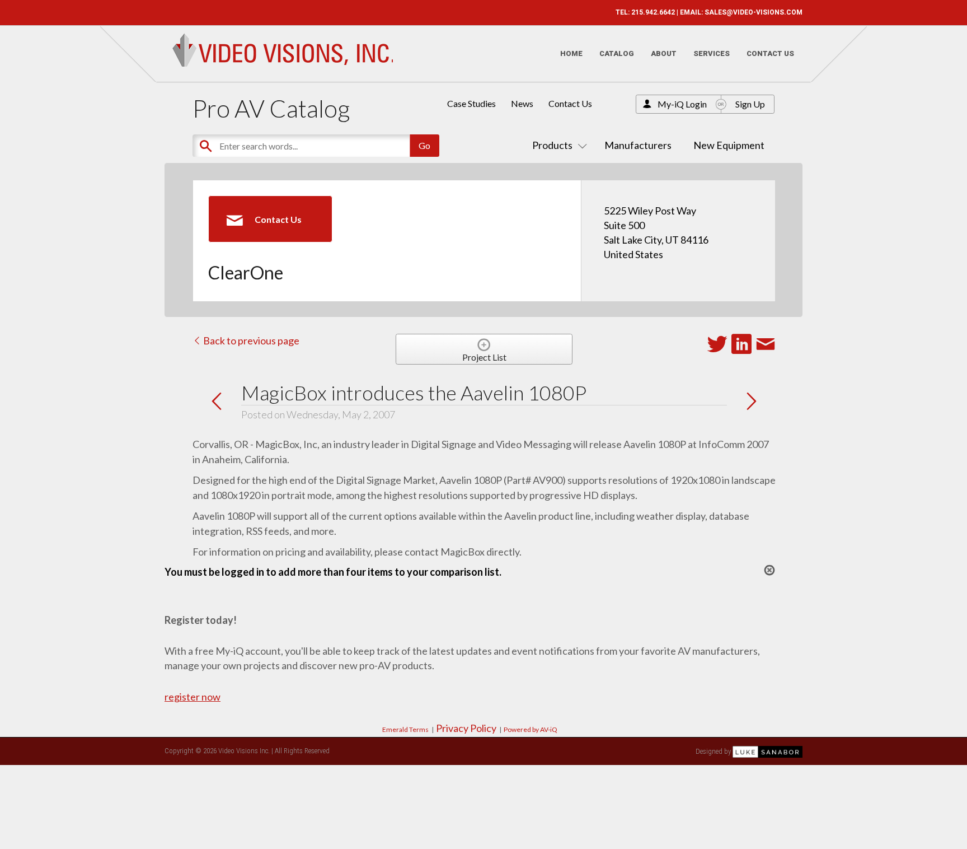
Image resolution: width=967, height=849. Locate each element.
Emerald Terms (405, 729)
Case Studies (471, 103)
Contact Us (770, 53)
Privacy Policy (466, 728)
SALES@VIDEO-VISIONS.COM (753, 12)
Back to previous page (250, 340)
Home (571, 53)
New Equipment (728, 145)
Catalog (616, 53)
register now (192, 697)
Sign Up (750, 104)
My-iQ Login (682, 104)
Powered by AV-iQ (530, 729)
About (664, 53)
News (522, 103)
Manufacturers (638, 145)
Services (711, 53)
